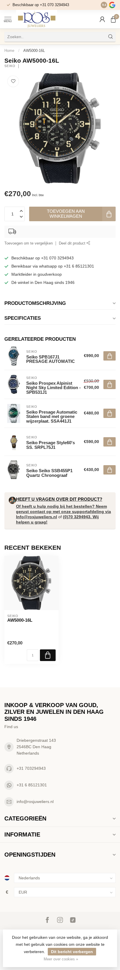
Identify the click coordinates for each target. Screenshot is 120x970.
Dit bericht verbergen (72, 951)
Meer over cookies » (61, 959)
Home (9, 50)
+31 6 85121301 (32, 785)
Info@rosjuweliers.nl (36, 516)
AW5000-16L (34, 50)
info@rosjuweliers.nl (35, 801)
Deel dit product (73, 243)
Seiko (9, 66)
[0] (113, 19)
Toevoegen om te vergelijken (28, 243)
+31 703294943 (31, 768)
